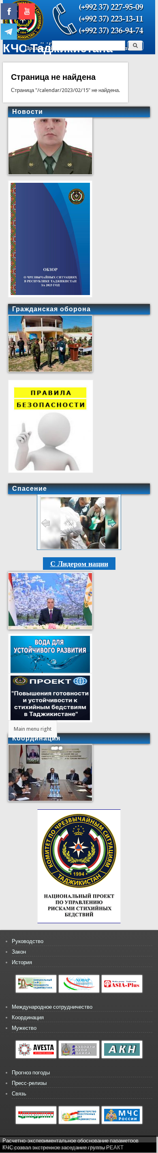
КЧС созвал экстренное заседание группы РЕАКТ (63, 1147)
